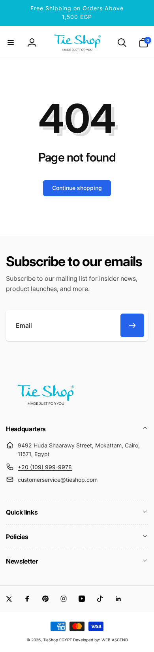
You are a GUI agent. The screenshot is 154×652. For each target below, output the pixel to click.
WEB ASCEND (114, 639)
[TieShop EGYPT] (45, 407)
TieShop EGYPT (57, 639)
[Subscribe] (132, 325)
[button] (10, 42)
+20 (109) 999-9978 (45, 467)
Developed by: (87, 639)
